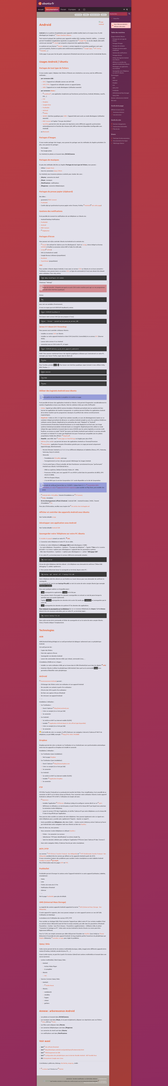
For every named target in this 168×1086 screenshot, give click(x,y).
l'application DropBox (55, 778)
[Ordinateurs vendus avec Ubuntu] (84, 9)
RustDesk (44, 258)
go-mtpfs (55, 860)
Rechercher (129, 14)
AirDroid (45, 110)
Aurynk (44, 244)
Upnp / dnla (116, 95)
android (103, 14)
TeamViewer (45, 261)
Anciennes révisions (118, 112)
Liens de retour (117, 114)
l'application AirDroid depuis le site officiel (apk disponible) (67, 723)
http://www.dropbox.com (62, 763)
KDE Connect (47, 121)
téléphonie (78, 14)
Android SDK (56, 528)
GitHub (49, 249)
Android (87, 205)
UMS (44, 81)
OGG (43, 1022)
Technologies (114, 75)
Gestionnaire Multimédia (120, 126)
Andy (44, 498)
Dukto (46, 113)
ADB (44, 87)
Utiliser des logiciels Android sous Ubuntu (120, 58)
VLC (45, 975)
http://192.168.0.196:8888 (71, 734)
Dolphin (41, 938)
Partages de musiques (119, 46)
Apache (60, 46)
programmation (94, 14)
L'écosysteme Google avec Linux (53, 1058)
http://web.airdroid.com (61, 708)
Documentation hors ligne (120, 140)
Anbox (43, 408)
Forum (63, 9)
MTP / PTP (46, 84)
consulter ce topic (58, 938)
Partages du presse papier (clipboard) (120, 49)
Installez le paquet (46, 538)
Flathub (61, 1069)
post (100, 803)
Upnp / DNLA (58, 171)
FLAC (54, 1022)
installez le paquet (45, 860)
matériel (85, 14)
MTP (61, 862)
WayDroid (44, 418)
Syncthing (46, 124)
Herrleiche (64, 1063)
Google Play (82, 40)
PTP (66, 862)
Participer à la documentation (121, 138)
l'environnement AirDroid (48, 681)
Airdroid (43, 225)
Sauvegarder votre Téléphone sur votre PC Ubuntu (121, 72)
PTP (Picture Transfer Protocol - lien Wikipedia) (62, 854)
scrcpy (84, 244)
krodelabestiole (102, 1078)
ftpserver (45, 800)
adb (68, 538)
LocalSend (47, 94)
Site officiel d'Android (52, 1047)
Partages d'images (118, 43)
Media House (50, 985)
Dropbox (45, 102)
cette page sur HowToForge (66, 438)
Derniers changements (119, 124)
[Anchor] (41, 24)
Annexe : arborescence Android (119, 98)
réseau (52, 91)
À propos (72, 9)
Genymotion (46, 444)
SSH (80, 269)
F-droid (56, 43)
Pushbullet (46, 107)
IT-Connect (79, 495)
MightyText (45, 230)
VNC (67, 271)
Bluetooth (46, 131)
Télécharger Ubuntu (118, 143)
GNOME (43, 247)
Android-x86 (46, 495)
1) (50, 93)
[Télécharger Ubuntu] (79, 9)
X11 (96, 336)
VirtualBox (57, 458)
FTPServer (60, 803)
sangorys (70, 1063)
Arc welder (50, 441)
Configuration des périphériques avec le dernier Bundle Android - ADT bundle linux (71, 1055)
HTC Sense (97, 48)
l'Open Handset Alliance (63, 35)
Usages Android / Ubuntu (118, 36)
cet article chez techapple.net (80, 506)
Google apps (88, 48)
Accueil (40, 9)
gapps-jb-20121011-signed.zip (66, 487)
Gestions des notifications (120, 53)
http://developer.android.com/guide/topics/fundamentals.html (64, 1050)
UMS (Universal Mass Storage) (121, 93)
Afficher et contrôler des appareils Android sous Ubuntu (121, 63)
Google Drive (47, 105)
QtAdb (45, 116)
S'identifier (116, 18)
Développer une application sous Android (120, 67)
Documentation (52, 9)
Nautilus (83, 824)
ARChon (43, 441)
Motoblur (43, 51)
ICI (51, 503)
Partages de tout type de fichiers (119, 40)
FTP (44, 99)
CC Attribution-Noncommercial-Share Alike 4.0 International (95, 1081)
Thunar (102, 933)
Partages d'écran (117, 55)
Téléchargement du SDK (52, 1052)
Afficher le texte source (117, 109)
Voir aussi (113, 100)
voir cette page (96, 205)
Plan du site (116, 129)
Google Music (50, 168)
